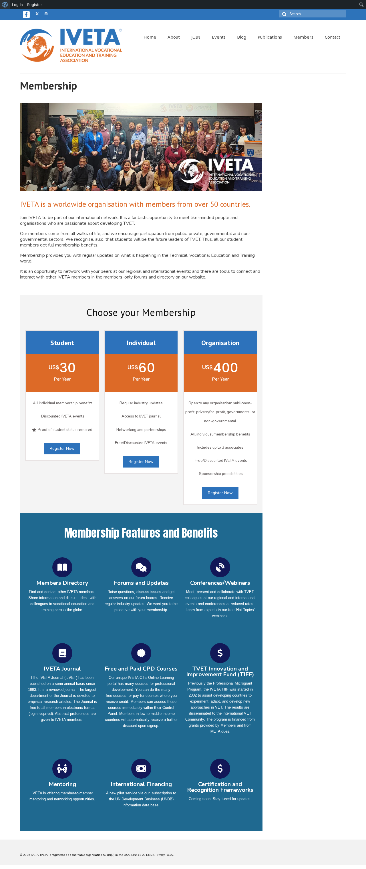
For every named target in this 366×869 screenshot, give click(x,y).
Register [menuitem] (34, 4)
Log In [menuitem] (17, 4)
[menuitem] (5, 4)
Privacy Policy (164, 855)
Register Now (62, 448)
